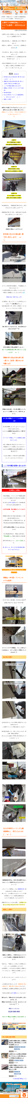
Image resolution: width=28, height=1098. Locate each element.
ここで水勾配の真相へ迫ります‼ (12, 85)
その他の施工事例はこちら (20, 1078)
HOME (3, 16)
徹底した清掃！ (8, 99)
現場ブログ (10, 16)
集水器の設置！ (8, 92)
